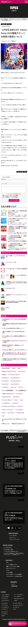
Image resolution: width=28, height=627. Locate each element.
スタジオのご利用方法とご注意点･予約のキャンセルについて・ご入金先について (14, 554)
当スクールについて (10, 568)
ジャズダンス (5, 387)
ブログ (9, 24)
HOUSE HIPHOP (6, 368)
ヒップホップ (15, 403)
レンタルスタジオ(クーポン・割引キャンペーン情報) (14, 419)
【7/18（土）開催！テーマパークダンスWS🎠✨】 (14, 349)
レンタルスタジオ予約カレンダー (11, 551)
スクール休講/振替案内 (7, 390)
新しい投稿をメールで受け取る (10, 197)
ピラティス (20, 406)
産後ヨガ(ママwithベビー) (18, 423)
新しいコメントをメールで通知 (10, 195)
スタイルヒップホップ (19, 598)
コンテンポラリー (15, 384)
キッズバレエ (5, 381)
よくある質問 (9, 572)
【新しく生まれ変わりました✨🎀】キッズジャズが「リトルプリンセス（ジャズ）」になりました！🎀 (14, 354)
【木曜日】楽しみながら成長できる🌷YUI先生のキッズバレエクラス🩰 (14, 359)
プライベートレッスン (7, 409)
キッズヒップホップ (16, 381)
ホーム (2, 19)
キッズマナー (5, 384)
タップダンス (19, 393)
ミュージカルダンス (18, 594)
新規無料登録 (14, 586)
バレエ (21, 400)
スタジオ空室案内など (21, 390)
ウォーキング (22, 371)
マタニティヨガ (20, 412)
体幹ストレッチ (6, 423)
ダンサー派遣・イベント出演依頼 (13, 574)
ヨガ (3, 416)
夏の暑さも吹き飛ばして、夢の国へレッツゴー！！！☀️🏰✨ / (13, 345)
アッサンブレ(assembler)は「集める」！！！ (13, 328)
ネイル (15, 400)
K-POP (13, 368)
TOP (7, 562)
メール (4, 183)
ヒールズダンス (6, 403)
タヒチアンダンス (6, 396)
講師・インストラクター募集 (12, 566)
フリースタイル (19, 409)
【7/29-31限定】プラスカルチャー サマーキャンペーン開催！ (14, 341)
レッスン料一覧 (12, 535)
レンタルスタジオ (8, 547)
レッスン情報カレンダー (11, 564)
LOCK (19, 368)
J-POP (15, 600)
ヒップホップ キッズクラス (8, 406)
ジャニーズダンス (5, 594)
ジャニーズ (13, 387)
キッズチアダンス (15, 377)
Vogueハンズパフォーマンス (9, 371)
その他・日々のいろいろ (8, 393)
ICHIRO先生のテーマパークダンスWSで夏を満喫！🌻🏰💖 (14, 319)
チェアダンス (16, 396)
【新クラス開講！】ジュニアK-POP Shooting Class (13, 332)
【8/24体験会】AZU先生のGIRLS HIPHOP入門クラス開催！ (14, 324)
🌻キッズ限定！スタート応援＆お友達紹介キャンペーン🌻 (14, 336)
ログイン (13, 584)
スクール (21, 387)
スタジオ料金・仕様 (8, 549)
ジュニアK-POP (5, 596)
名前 (4, 179)
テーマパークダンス (7, 400)
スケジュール (12, 537)
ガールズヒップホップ (14, 374)
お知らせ (6, 19)
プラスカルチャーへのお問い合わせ (14, 576)
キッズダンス (5, 377)
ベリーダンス (11, 412)
